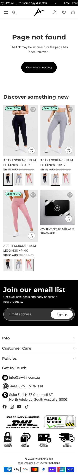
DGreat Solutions (50, 462)
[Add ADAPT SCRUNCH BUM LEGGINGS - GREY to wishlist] (70, 109)
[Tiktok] (26, 406)
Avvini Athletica (44, 458)
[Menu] (6, 12)
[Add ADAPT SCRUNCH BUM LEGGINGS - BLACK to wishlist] (33, 109)
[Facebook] (4, 406)
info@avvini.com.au (24, 377)
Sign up (62, 314)
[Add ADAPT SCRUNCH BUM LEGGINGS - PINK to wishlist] (33, 195)
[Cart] (73, 12)
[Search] (13, 12)
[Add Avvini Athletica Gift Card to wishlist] (70, 195)
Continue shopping (39, 67)
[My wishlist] (63, 12)
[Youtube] (19, 406)
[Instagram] (11, 406)
